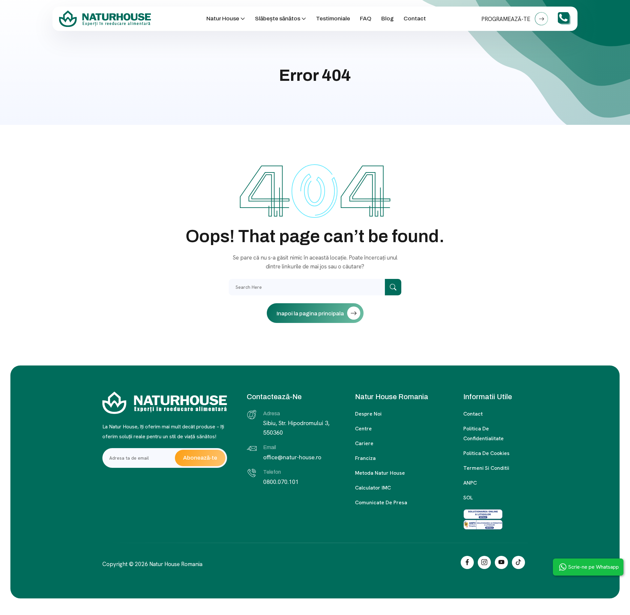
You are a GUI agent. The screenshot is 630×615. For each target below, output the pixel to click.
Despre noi (368, 413)
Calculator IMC (373, 487)
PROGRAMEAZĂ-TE (506, 19)
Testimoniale (333, 18)
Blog (387, 18)
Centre (363, 428)
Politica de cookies (486, 453)
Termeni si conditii (486, 468)
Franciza (365, 458)
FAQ (365, 18)
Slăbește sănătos (277, 18)
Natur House (222, 18)
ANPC (470, 482)
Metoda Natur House (380, 472)
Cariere (364, 443)
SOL (468, 497)
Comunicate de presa (381, 502)
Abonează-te (200, 458)
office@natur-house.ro (292, 457)
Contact (415, 18)
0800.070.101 (281, 482)
